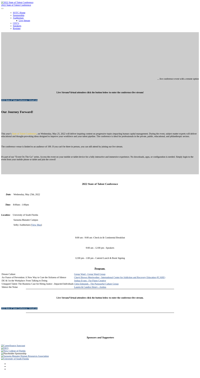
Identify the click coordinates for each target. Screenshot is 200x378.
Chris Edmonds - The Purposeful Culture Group (96, 284)
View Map (36, 225)
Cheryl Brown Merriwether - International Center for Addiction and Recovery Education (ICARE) (119, 277)
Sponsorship (18, 15)
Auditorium (18, 18)
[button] (19, 100)
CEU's (16, 23)
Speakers (17, 26)
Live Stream (24, 20)
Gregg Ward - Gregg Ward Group (89, 274)
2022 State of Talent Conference (16, 5)
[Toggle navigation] (2, 8)
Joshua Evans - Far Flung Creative (90, 280)
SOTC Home (19, 12)
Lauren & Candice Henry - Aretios (90, 287)
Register (16, 28)
